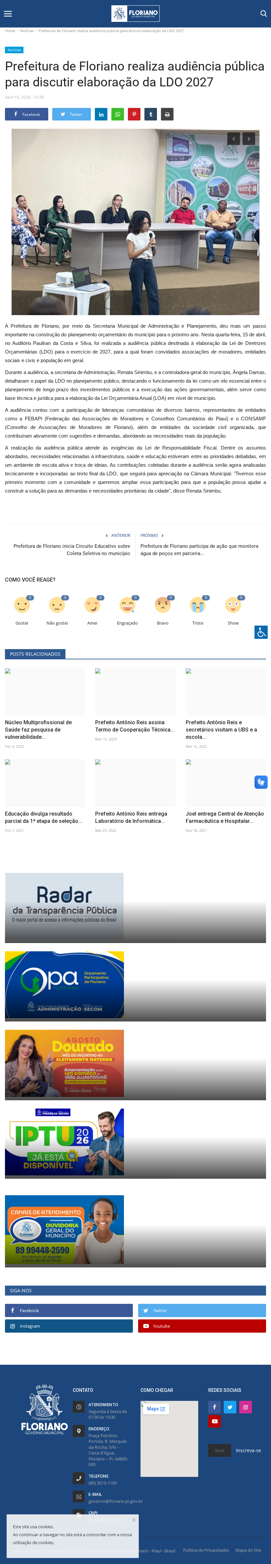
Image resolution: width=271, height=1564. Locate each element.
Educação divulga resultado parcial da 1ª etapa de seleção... (43, 817)
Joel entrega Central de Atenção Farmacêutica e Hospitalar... (225, 817)
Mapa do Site (248, 1550)
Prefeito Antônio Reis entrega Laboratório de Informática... (131, 817)
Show (233, 623)
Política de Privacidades (206, 1550)
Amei (92, 623)
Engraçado (127, 623)
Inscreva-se (248, 1450)
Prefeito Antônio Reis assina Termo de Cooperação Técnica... (134, 726)
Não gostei (57, 623)
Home (10, 30)
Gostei (22, 623)
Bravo (163, 623)
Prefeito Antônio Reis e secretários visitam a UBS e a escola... (221, 729)
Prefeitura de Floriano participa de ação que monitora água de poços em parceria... (199, 549)
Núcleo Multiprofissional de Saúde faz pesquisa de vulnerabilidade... (38, 729)
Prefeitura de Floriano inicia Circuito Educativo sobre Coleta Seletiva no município (72, 549)
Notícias (27, 30)
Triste (197, 623)
